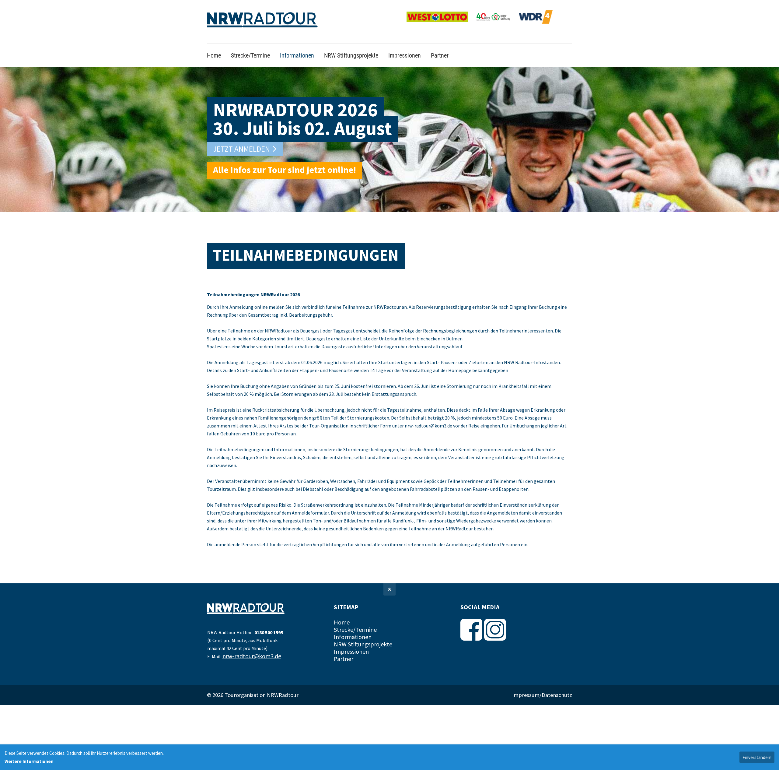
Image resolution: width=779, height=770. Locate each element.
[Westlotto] (441, 23)
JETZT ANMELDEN (241, 138)
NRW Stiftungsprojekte (363, 633)
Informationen (353, 626)
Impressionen (351, 640)
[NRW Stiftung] (497, 23)
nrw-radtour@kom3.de (428, 415)
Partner (343, 648)
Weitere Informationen (29, 761)
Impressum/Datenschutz (542, 683)
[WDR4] (536, 23)
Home (342, 611)
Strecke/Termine (355, 618)
